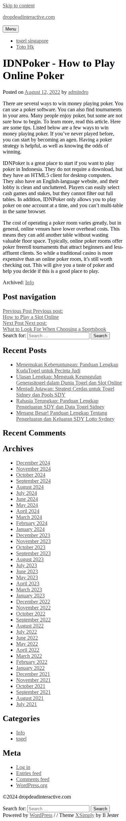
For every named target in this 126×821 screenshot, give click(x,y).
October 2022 (30, 614)
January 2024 (30, 529)
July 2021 (26, 704)
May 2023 (27, 577)
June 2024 (27, 499)
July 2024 (26, 493)
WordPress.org (31, 785)
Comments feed (32, 779)
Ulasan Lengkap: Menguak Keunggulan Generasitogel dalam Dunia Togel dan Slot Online (69, 380)
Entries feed (28, 773)
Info (29, 282)
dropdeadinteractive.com (29, 17)
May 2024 (27, 505)
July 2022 (26, 632)
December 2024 (33, 463)
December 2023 (33, 535)
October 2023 (30, 547)
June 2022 (27, 638)
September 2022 (33, 620)
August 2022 (30, 626)
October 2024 (30, 475)
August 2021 (30, 698)
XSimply (84, 815)
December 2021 (33, 674)
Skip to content (19, 5)
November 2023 (33, 541)
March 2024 (29, 517)
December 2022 (33, 601)
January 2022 (30, 668)
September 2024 (33, 481)
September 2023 (33, 553)
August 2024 (30, 487)
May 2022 (27, 644)
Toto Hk (25, 47)
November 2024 (33, 469)
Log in (23, 767)
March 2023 (29, 589)
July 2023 (26, 565)
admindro (78, 92)
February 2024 (31, 523)
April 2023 (27, 583)
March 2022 (29, 656)
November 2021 (33, 680)
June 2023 (27, 571)
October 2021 (30, 686)
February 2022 (31, 662)
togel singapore (32, 41)
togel (21, 739)
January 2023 (30, 595)
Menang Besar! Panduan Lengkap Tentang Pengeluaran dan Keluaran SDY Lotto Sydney (65, 416)
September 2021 (33, 692)
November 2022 (33, 607)
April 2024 (27, 511)
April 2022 (27, 650)
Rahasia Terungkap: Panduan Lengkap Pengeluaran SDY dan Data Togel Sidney (60, 404)
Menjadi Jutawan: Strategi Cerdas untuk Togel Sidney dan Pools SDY (65, 392)
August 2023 (30, 559)
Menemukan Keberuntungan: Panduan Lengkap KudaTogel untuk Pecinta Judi (67, 367)
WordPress (41, 815)
